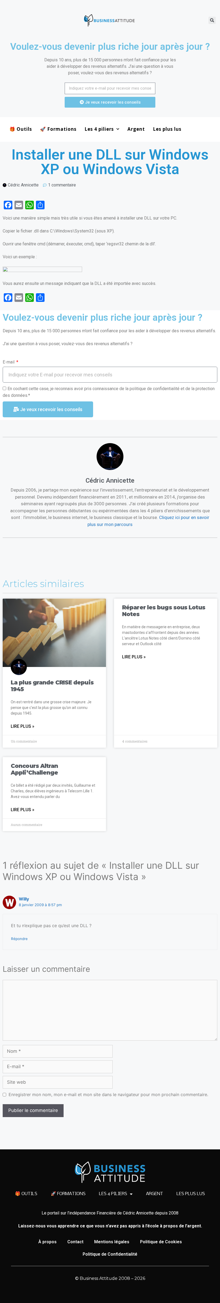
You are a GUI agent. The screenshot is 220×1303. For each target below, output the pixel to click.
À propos (47, 1241)
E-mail (9, 362)
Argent (136, 129)
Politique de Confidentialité (110, 1254)
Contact (75, 1241)
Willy (24, 899)
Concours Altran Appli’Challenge (34, 769)
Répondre (19, 939)
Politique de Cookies (161, 1241)
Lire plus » (22, 726)
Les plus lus (167, 129)
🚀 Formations (58, 129)
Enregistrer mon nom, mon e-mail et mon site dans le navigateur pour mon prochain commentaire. (108, 1094)
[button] (212, 20)
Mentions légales (111, 1241)
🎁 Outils (20, 129)
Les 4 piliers (99, 129)
